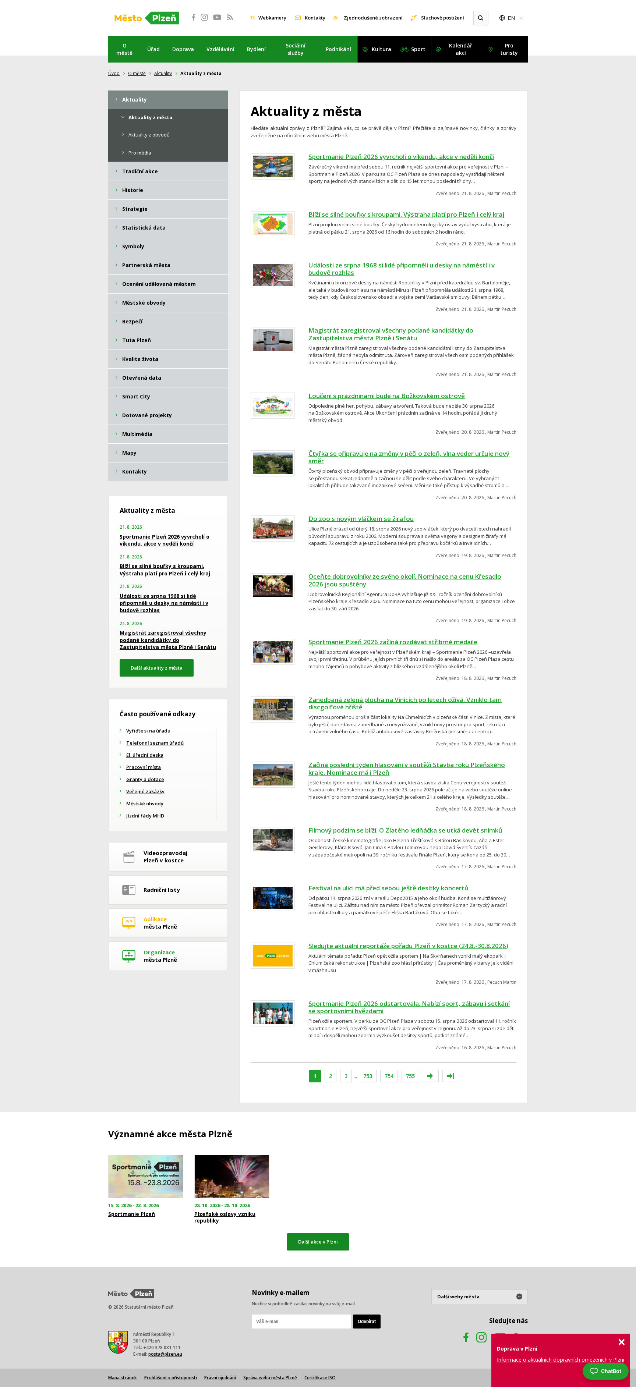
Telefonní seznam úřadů (155, 742)
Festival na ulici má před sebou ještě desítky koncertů (388, 888)
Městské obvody (144, 803)
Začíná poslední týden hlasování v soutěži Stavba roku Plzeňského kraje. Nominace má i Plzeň (406, 768)
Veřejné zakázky (145, 791)
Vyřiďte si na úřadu (148, 730)
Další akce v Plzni (318, 1241)
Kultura (381, 49)
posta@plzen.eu (165, 1354)
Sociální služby (295, 49)
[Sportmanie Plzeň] (145, 1177)
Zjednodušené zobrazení (373, 17)
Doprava (183, 49)
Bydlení (256, 49)
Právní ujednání (220, 1377)
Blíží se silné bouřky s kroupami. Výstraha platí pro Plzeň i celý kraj (406, 214)
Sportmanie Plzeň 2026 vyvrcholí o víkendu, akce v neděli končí (401, 156)
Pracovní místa (143, 767)
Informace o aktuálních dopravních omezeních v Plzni (560, 1359)
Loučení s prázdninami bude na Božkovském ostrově (386, 395)
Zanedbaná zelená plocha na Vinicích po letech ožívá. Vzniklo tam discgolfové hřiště (405, 703)
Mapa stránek (122, 1377)
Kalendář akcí (460, 49)
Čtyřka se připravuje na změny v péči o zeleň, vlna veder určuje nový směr (408, 457)
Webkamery (272, 17)
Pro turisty (509, 49)
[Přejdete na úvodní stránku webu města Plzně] (147, 18)
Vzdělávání (220, 49)
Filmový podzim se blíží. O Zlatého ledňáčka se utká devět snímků (405, 830)
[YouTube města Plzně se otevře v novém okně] (217, 21)
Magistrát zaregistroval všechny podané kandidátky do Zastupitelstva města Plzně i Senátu (390, 334)
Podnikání (338, 49)
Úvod (114, 73)
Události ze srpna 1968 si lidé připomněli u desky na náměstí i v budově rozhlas (401, 269)
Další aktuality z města (157, 667)
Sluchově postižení (442, 17)
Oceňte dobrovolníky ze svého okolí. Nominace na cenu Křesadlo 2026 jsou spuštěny (404, 580)
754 (389, 1075)
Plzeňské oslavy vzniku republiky (224, 1217)
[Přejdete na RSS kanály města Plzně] (230, 21)
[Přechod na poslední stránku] (450, 1076)
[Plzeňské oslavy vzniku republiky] (231, 1177)
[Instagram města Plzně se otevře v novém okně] (204, 21)
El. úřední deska (144, 755)
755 (410, 1075)
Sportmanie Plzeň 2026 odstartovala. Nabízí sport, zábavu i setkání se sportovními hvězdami (409, 1007)
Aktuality (163, 73)
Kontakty (315, 17)
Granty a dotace (145, 779)
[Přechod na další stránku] (431, 1076)
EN (511, 18)
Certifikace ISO (320, 1377)
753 (367, 1075)
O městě (124, 49)
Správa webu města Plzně (270, 1377)
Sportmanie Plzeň (131, 1214)
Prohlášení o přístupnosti (170, 1377)
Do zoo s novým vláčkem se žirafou (361, 518)
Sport (418, 49)
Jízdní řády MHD (145, 815)
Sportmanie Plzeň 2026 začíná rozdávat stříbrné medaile (392, 642)
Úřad (153, 49)
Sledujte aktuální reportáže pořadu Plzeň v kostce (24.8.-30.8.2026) (408, 945)
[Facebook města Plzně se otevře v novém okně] (191, 21)
